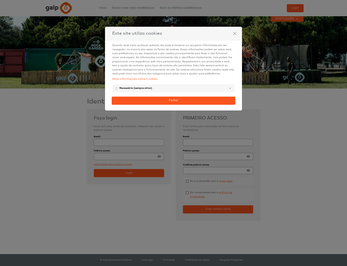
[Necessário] (230, 88)
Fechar (173, 100)
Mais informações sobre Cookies (134, 79)
